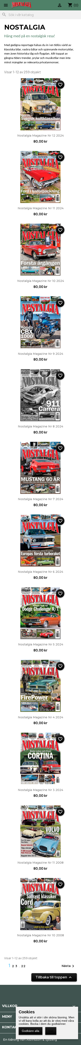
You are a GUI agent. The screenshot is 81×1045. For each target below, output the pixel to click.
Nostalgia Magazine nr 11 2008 (40, 862)
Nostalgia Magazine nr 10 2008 (40, 935)
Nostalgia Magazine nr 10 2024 (40, 281)
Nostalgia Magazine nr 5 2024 (40, 644)
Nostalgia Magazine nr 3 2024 (40, 790)
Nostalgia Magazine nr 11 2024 (41, 208)
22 (23, 966)
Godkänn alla (30, 1031)
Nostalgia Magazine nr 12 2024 (40, 135)
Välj (50, 1031)
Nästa (69, 966)
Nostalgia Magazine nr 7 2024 (40, 499)
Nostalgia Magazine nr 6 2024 (40, 572)
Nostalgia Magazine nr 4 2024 (40, 717)
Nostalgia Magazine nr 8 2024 (40, 426)
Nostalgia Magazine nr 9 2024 (40, 354)
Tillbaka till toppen (54, 977)
